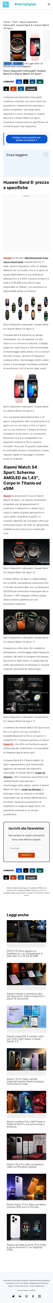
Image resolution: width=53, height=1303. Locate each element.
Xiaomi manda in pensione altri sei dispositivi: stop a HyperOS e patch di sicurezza (26, 996)
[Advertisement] (26, 224)
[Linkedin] (20, 1296)
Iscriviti (26, 855)
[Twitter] (13, 1296)
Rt (13, 89)
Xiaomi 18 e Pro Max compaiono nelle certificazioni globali (25, 1165)
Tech (15, 22)
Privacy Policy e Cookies (26, 1290)
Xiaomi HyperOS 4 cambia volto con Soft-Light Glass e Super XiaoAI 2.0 (25, 1039)
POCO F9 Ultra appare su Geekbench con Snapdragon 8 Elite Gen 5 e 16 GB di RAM (25, 953)
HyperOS (8, 744)
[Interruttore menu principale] (6, 5)
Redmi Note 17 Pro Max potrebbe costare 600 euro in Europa (26, 1205)
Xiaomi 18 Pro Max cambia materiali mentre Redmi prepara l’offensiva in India (25, 1081)
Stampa (31, 89)
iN (32, 82)
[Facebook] (33, 1296)
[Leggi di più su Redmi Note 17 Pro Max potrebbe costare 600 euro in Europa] (26, 1187)
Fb (19, 82)
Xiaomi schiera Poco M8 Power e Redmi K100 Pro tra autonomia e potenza (26, 1124)
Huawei (7, 258)
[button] (49, 4)
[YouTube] (39, 1296)
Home (6, 22)
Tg (21, 89)
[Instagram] (26, 1296)
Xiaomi (18, 63)
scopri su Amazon (31, 789)
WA (39, 82)
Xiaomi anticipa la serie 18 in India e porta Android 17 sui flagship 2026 (26, 1247)
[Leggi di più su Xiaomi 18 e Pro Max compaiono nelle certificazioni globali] (26, 1147)
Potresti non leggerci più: (27, 139)
